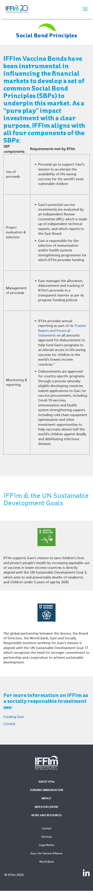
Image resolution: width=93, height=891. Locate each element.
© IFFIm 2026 (14, 875)
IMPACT (46, 798)
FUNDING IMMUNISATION (46, 790)
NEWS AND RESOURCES (46, 815)
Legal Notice (46, 845)
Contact (46, 828)
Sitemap (46, 836)
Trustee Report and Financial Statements (62, 330)
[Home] (24, 9)
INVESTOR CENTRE (46, 807)
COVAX (9, 724)
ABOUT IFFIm (46, 781)
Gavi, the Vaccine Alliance (46, 853)
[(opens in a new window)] (86, 873)
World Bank (46, 861)
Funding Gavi (13, 717)
